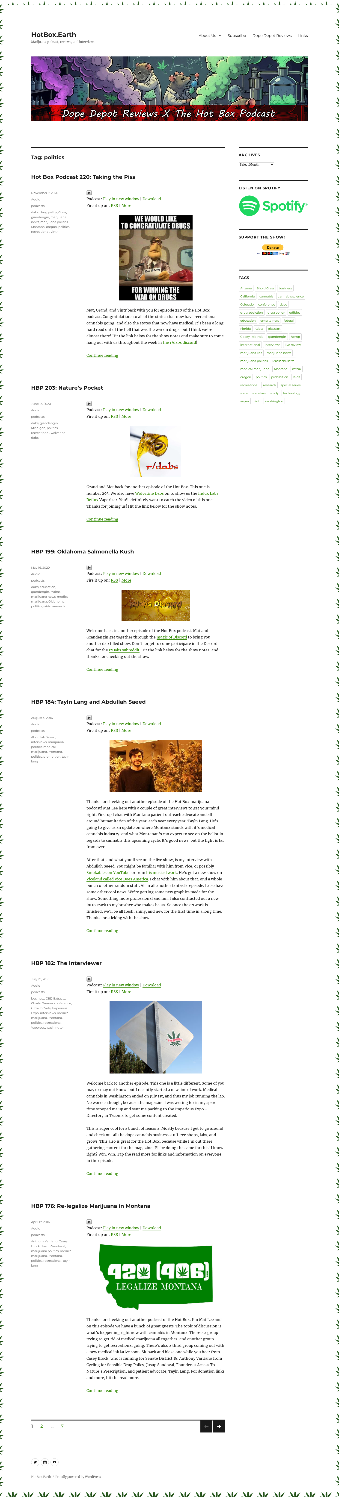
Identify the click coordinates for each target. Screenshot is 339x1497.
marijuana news (43, 596)
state (244, 393)
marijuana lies (251, 353)
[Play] (155, 193)
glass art (274, 328)
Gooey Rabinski (252, 336)
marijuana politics (54, 222)
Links (303, 35)
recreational (40, 231)
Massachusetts (283, 361)
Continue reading (102, 355)
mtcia (296, 369)
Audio (35, 199)
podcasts (38, 206)
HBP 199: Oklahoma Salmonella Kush (82, 551)
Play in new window (121, 199)
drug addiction (251, 312)
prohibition (51, 756)
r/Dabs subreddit (124, 650)
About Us (207, 35)
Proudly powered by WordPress (78, 1477)
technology (291, 393)
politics (63, 227)
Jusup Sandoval (53, 1246)
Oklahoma (56, 601)
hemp (295, 336)
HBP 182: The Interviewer (66, 963)
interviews (39, 742)
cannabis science (291, 296)
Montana (38, 227)
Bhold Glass (265, 288)
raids (47, 606)
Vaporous (38, 1027)
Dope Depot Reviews (272, 35)
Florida (245, 328)
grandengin (40, 217)
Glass (62, 212)
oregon (51, 227)
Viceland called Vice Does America (117, 879)
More (126, 205)
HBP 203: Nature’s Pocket (67, 388)
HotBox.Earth (53, 34)
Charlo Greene (42, 1003)
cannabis (266, 296)
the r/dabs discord (179, 342)
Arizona (246, 288)
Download (152, 199)
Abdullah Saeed (43, 737)
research (58, 606)
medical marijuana (254, 369)
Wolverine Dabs (149, 493)
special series (290, 385)
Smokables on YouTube (107, 872)
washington (56, 1027)
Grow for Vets (41, 1008)
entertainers (269, 320)
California (247, 296)
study (274, 393)
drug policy (48, 212)
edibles (294, 312)
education (47, 587)
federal (288, 320)
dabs (35, 212)
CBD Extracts (55, 998)
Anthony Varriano (44, 1241)
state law (259, 393)
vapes (244, 401)
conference (62, 1003)
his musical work (161, 872)
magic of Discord (172, 637)
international (250, 345)
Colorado (247, 304)
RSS (114, 205)
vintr (54, 231)
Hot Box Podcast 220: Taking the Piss (83, 177)
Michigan (38, 428)
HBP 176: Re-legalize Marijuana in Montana (90, 1206)
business (37, 998)
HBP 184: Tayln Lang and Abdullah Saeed (88, 702)
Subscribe (237, 35)
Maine (55, 592)
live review (293, 345)
